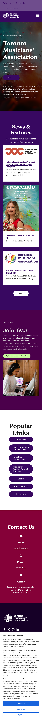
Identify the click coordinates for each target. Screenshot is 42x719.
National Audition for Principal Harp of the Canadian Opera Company (20, 164)
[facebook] (13, 3)
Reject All (21, 715)
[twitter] (17, 3)
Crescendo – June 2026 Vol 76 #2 (20, 236)
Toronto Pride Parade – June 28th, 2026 (19, 271)
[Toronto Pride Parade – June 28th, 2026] (21, 258)
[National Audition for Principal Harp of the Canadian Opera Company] (21, 151)
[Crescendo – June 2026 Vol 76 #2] (21, 208)
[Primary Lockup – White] (16, 613)
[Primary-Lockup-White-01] (11, 12)
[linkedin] (24, 3)
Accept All (21, 704)
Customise (21, 709)
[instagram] (20, 3)
